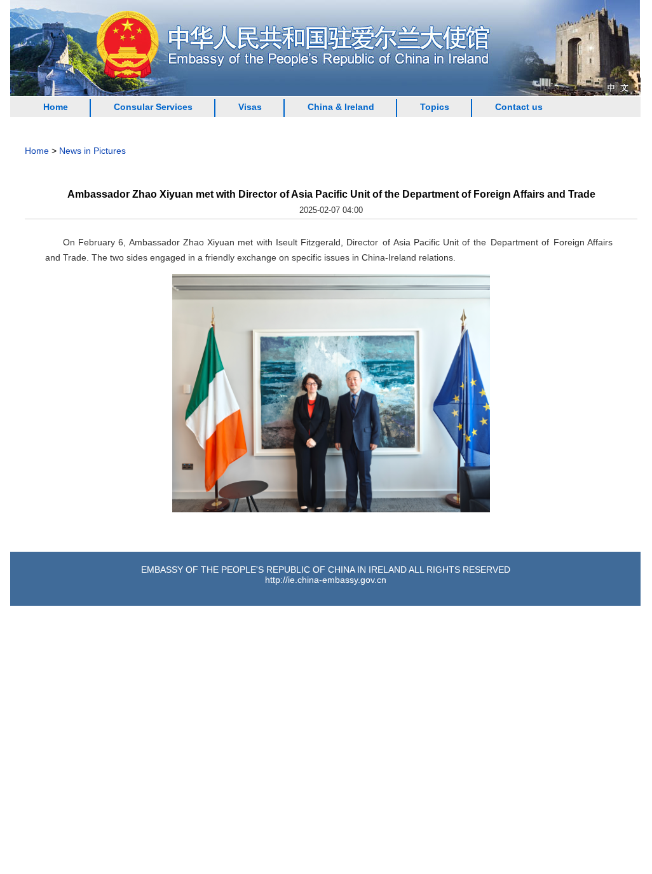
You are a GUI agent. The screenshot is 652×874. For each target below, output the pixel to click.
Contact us (519, 107)
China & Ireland (341, 107)
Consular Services (153, 107)
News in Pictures (92, 151)
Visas (250, 107)
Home (55, 107)
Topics (434, 107)
